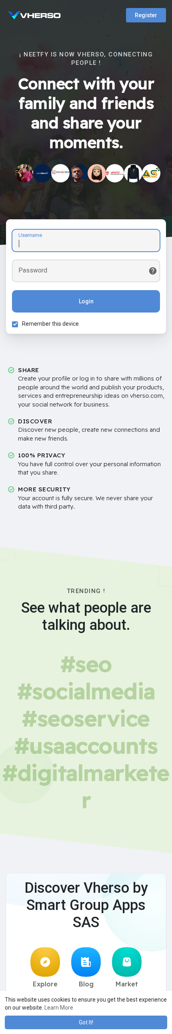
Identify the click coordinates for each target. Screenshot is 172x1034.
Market (127, 984)
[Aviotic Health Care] (115, 173)
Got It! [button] (86, 1022)
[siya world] (24, 173)
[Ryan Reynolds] (79, 173)
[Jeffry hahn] (60, 173)
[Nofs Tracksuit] (133, 173)
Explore (45, 984)
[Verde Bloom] (42, 173)
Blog (86, 984)
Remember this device (50, 324)
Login (86, 301)
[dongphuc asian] (151, 173)
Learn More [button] (58, 1007)
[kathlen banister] (97, 173)
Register (146, 15)
